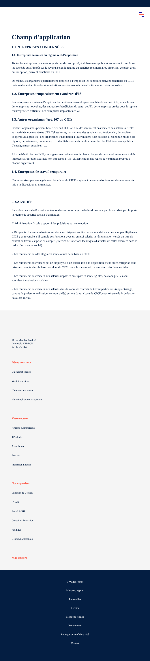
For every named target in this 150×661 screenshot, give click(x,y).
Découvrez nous (21, 362)
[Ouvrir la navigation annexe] (6, 3)
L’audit (15, 502)
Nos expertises (20, 483)
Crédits (75, 608)
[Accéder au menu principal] (141, 14)
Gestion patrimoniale (22, 539)
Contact (75, 643)
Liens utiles (75, 599)
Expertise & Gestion (22, 493)
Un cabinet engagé (21, 372)
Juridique (16, 530)
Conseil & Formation (22, 520)
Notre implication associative (27, 399)
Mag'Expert (19, 557)
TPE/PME (17, 437)
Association (18, 446)
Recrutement (75, 625)
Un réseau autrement (22, 390)
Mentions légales (75, 590)
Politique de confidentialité (75, 634)
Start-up (16, 455)
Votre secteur (20, 418)
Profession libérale (21, 464)
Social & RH (18, 511)
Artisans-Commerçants (23, 428)
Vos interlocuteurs (21, 381)
